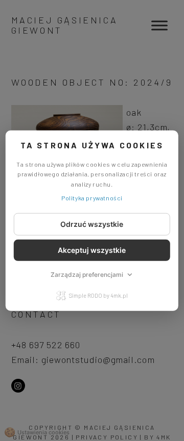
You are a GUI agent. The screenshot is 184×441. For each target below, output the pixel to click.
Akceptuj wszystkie (92, 250)
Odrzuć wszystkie (91, 224)
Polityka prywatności (92, 197)
